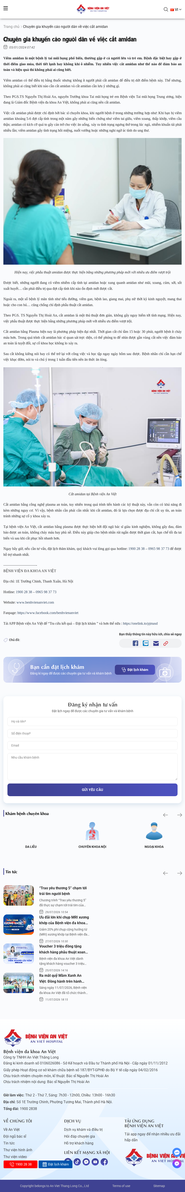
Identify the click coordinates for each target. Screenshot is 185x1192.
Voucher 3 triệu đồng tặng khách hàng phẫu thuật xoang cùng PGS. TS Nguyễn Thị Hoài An (64, 949)
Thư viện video (15, 1157)
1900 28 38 (136, 549)
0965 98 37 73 (158, 549)
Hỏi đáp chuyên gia (79, 1136)
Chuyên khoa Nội (92, 847)
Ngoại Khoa (154, 847)
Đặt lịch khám (137, 670)
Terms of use (121, 1186)
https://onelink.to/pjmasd (140, 623)
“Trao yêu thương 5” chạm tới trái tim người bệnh (63, 891)
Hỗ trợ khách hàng (78, 1143)
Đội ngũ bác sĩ (14, 1136)
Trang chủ (11, 26)
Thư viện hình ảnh (17, 1150)
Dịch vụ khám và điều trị (83, 1129)
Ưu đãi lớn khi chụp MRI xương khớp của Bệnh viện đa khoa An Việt (64, 920)
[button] (165, 815)
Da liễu (31, 847)
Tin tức (9, 1143)
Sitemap (159, 1186)
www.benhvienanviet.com (35, 602)
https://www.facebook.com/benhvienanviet (47, 613)
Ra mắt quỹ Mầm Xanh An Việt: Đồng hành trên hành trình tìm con (60, 978)
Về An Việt (11, 1129)
